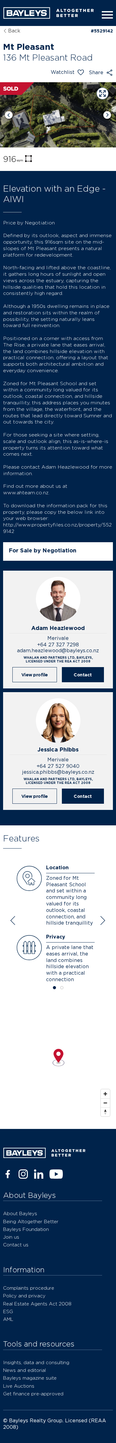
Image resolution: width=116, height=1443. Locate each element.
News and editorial (24, 1370)
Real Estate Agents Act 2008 (37, 1304)
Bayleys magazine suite (30, 1378)
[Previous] (9, 115)
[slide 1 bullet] (54, 988)
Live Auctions (18, 1386)
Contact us (15, 1245)
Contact (83, 674)
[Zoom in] (105, 1093)
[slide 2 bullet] (62, 988)
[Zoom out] (105, 1102)
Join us (11, 1237)
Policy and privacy (24, 1296)
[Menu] (106, 15)
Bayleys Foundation (26, 1229)
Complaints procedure (28, 1288)
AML (8, 1319)
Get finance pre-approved (33, 1394)
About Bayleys (20, 1213)
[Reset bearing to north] (105, 1111)
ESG (8, 1311)
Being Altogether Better (30, 1221)
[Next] (107, 115)
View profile (34, 674)
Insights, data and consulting (36, 1362)
